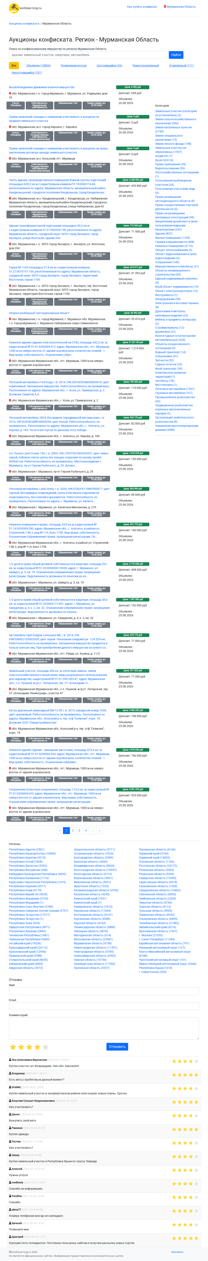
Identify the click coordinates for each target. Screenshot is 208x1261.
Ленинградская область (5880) (94, 927)
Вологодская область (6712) (93, 874)
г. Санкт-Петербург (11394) (157, 939)
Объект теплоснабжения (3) (173, 250)
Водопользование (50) (170, 168)
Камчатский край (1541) (90, 898)
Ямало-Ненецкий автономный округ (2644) (167, 964)
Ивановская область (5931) (92, 882)
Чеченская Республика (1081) (29, 935)
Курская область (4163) (90, 923)
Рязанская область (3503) (156, 870)
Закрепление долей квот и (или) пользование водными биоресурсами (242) (176, 225)
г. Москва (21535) (151, 935)
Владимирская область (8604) (94, 865)
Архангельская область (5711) (94, 849)
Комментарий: (18, 1015)
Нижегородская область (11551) (95, 947)
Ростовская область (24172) (158, 865)
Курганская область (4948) (92, 919)
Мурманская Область (181, 7)
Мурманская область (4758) (93, 943)
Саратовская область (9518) (158, 882)
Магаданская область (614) (92, 935)
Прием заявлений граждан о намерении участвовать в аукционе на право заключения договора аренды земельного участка (58, 150)
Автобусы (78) (164, 381)
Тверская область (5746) (155, 902)
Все (14, 65)
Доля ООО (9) (164, 160)
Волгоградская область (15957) (95, 870)
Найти (176, 55)
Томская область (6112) (155, 906)
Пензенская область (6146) (157, 849)
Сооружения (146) (167, 262)
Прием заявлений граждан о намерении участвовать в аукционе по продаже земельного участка (54, 119)
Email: (12, 1000)
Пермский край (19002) (154, 857)
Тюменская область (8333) (157, 915)
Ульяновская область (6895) (158, 919)
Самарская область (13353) (157, 878)
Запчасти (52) (164, 360)
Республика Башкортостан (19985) (32, 853)
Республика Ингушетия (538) (28, 870)
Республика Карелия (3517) (27, 886)
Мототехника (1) (166, 385)
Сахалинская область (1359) (158, 886)
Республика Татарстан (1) (26, 919)
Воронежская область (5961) (93, 878)
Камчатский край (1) (88, 902)
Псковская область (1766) (156, 861)
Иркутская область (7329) (91, 886)
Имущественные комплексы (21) (177, 266)
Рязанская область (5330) (156, 874)
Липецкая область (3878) (91, 931)
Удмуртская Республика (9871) (29, 927)
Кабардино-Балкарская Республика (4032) (37, 874)
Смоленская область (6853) (157, 894)
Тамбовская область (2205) (157, 898)
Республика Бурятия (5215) (27, 857)
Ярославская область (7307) (158, 931)
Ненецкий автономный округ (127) (162, 947)
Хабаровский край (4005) (26, 964)
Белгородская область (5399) (93, 857)
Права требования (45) (170, 164)
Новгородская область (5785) (94, 951)
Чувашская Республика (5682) (29, 939)
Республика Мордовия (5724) (28, 898)
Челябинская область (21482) (159, 923)
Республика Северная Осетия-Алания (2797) (38, 911)
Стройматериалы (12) (169, 327)
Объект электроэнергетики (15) (176, 291)
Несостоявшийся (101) (27, 72)
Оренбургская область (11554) (94, 964)
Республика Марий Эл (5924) (28, 894)
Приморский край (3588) (25, 956)
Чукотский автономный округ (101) (162, 960)
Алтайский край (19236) (25, 943)
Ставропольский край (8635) (28, 960)
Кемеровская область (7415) (93, 906)
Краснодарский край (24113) (28, 947)
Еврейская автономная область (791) (164, 943)
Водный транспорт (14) (170, 352)
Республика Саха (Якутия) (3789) (31, 906)
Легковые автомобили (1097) (175, 389)
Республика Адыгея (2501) (26, 849)
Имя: (12, 985)
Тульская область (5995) (155, 911)
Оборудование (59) (168, 299)
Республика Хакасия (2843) (27, 931)
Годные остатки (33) (168, 364)
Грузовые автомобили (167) (174, 393)
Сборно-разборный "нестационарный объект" (39, 313)
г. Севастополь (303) (153, 972)
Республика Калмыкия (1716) (29, 878)
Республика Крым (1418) (155, 968)
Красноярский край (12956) (27, 951)
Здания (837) (163, 233)
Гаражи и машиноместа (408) (174, 242)
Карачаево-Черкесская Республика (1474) (37, 882)
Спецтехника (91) (166, 356)
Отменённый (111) (181, 65)
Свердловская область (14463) (160, 890)
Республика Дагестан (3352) (28, 865)
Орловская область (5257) (91, 968)
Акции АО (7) (163, 156)
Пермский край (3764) (154, 853)
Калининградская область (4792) (96, 890)
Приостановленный (145, 65)
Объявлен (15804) (38, 65)
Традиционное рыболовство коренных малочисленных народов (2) (174, 409)
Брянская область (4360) (91, 861)
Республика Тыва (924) (24, 923)
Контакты (177, 1251)
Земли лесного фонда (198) (173, 144)
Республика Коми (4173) (25, 890)
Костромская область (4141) (93, 915)
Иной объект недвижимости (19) (177, 286)
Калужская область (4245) (92, 894)
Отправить (117, 1047)
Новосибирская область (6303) (95, 956)
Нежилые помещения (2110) (174, 246)
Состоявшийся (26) (109, 65)
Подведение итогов (74, 65)
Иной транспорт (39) (168, 368)
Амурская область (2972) (26, 968)
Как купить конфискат (142, 7)
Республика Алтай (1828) (26, 861)
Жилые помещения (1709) (172, 238)
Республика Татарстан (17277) (29, 915)
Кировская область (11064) (92, 911)
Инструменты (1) (166, 295)
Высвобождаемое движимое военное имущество (42, 87)
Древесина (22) (165, 331)
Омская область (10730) (90, 960)
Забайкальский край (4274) (157, 927)
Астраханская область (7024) (94, 853)
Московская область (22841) (93, 939)
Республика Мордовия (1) (26, 902)
